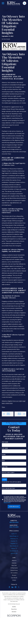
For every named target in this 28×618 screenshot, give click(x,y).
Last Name (5, 448)
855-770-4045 (14, 527)
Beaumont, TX (14, 538)
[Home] (13, 3)
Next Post (19, 413)
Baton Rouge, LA (14, 536)
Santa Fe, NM (14, 553)
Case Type (4, 467)
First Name (5, 442)
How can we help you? (8, 488)
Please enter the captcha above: (11, 482)
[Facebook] (9, 587)
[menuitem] (14, 606)
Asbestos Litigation (7, 401)
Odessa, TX (14, 548)
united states (9, 403)
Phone (3, 454)
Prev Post (8, 413)
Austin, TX (14, 533)
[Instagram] (15, 587)
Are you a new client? (8, 472)
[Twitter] (18, 587)
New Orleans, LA (14, 546)
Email (3, 460)
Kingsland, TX (14, 543)
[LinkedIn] (12, 587)
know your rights (17, 401)
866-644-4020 (14, 522)
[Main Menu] (3, 3)
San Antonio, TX (14, 551)
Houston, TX (14, 541)
